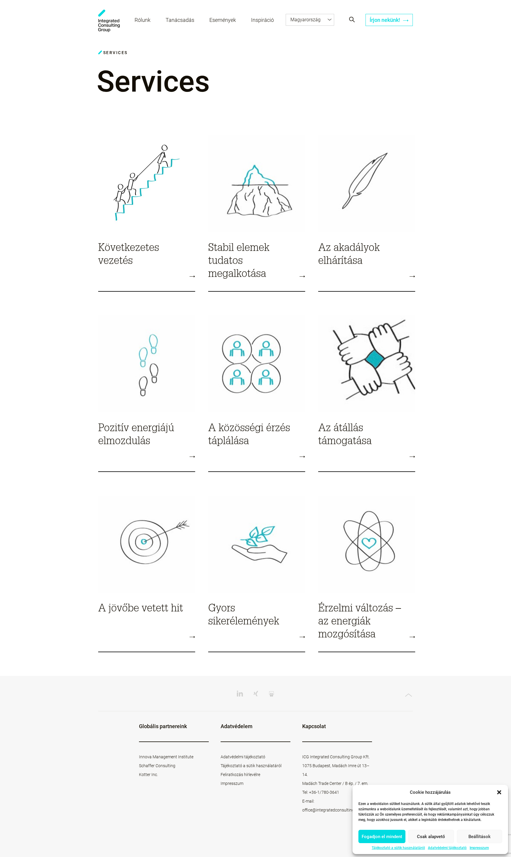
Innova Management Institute (166, 756)
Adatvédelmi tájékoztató (447, 848)
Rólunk (143, 20)
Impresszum (479, 848)
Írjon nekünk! (385, 20)
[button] (499, 792)
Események (222, 20)
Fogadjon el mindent (382, 836)
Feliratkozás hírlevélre (240, 774)
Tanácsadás (180, 20)
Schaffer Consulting (157, 765)
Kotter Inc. (148, 774)
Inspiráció (262, 20)
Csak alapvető (431, 836)
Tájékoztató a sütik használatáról (398, 848)
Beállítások (479, 836)
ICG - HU (109, 20)
